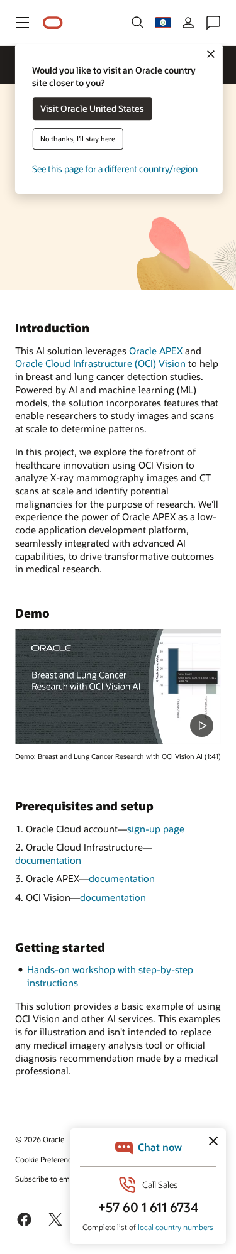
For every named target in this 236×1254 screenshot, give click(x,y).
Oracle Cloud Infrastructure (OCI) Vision (100, 363)
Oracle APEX (156, 350)
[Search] (137, 22)
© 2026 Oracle (39, 1139)
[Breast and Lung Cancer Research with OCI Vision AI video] (118, 686)
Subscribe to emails (48, 1179)
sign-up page (155, 828)
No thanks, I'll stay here (77, 139)
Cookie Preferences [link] (47, 1159)
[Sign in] (188, 22)
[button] (22, 22)
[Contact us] (213, 22)
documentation (48, 860)
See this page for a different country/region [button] (115, 169)
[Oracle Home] (52, 23)
